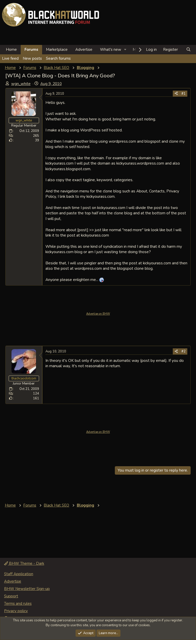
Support (11, 596)
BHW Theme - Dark (26, 563)
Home (11, 49)
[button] (125, 49)
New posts (32, 58)
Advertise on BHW (98, 314)
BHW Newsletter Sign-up (27, 588)
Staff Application (18, 573)
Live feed (10, 58)
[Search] (188, 49)
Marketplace (57, 49)
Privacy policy (16, 610)
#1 (183, 93)
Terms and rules (18, 603)
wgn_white (21, 83)
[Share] (176, 94)
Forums (31, 49)
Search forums (58, 58)
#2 (183, 351)
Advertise (83, 49)
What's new (110, 49)
